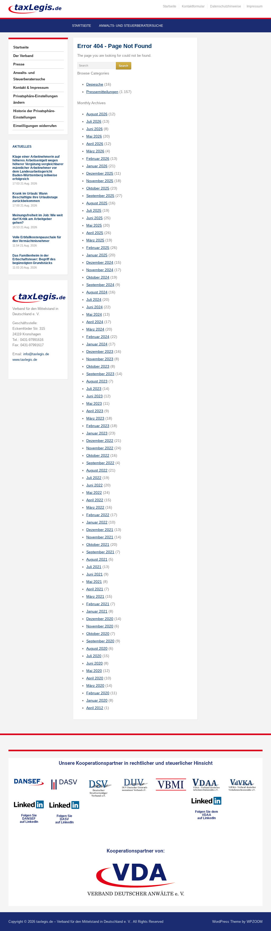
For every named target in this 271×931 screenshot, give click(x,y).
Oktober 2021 (97, 544)
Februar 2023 (97, 426)
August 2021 (96, 559)
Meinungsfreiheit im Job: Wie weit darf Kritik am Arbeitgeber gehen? (37, 219)
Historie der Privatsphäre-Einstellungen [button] (34, 114)
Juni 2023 (94, 396)
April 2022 (94, 500)
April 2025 (94, 233)
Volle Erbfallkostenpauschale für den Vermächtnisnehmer (36, 239)
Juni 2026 (94, 129)
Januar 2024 (96, 344)
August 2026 (96, 114)
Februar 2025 (97, 247)
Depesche (94, 84)
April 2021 (94, 589)
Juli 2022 (93, 478)
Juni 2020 (94, 663)
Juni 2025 (94, 218)
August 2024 (96, 292)
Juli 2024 (93, 299)
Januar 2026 (96, 166)
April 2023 (94, 411)
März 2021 (95, 596)
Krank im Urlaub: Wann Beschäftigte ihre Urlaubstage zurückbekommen (35, 197)
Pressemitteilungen (102, 92)
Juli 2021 (93, 567)
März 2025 (95, 240)
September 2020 (100, 641)
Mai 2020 (94, 671)
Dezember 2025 (99, 173)
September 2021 (100, 552)
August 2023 (96, 381)
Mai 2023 (94, 403)
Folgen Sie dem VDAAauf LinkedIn (206, 815)
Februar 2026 (97, 158)
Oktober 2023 (97, 366)
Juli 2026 (93, 121)
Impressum (255, 6)
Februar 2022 (97, 515)
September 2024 (100, 285)
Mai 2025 (94, 225)
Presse (18, 64)
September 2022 (100, 463)
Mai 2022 (94, 492)
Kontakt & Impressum (31, 88)
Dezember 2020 (99, 619)
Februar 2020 (97, 693)
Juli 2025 (93, 210)
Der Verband (23, 56)
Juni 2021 (94, 574)
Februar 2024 (97, 337)
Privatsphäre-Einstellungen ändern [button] (35, 99)
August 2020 (96, 648)
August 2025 (96, 203)
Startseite (169, 6)
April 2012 (94, 708)
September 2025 (100, 196)
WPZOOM (255, 922)
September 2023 (100, 374)
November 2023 (99, 359)
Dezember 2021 (99, 530)
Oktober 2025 (97, 188)
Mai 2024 (94, 314)
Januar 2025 (96, 255)
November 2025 (99, 181)
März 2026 (95, 151)
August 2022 (96, 470)
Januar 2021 (96, 611)
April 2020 (94, 678)
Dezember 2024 (99, 262)
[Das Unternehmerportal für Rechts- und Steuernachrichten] (34, 8)
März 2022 (95, 507)
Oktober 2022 (97, 455)
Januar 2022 (96, 522)
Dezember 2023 (99, 351)
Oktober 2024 (97, 277)
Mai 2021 (94, 581)
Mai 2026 (94, 136)
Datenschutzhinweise (225, 6)
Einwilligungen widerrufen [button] (35, 126)
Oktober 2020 (97, 633)
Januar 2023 (96, 433)
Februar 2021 (97, 604)
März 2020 (95, 685)
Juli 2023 (93, 389)
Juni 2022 (94, 485)
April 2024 (94, 322)
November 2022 (99, 448)
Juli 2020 (93, 656)
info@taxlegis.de (36, 354)
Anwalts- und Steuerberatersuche (131, 26)
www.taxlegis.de (24, 360)
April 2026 (94, 144)
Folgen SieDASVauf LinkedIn (64, 819)
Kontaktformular (193, 6)
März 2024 (95, 329)
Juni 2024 (94, 307)
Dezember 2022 (99, 440)
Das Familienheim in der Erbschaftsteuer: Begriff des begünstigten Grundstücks (34, 259)
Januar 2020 (96, 700)
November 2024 (99, 270)
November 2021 (99, 537)
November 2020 (99, 626)
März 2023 (95, 418)
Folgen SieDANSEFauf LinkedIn (29, 819)
